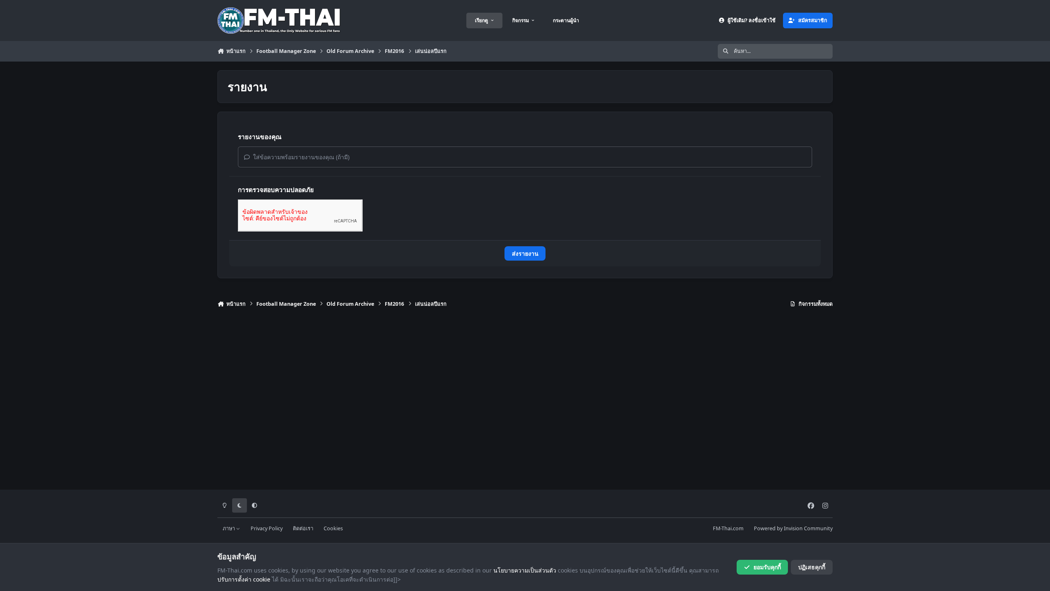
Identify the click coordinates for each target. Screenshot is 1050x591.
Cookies (333, 528)
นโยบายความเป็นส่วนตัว (524, 570)
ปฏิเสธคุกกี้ (811, 567)
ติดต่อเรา (303, 528)
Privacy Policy (267, 528)
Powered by (793, 528)
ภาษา (229, 528)
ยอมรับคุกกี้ (767, 567)
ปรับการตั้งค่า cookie (243, 579)
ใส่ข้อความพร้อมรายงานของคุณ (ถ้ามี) (300, 157)
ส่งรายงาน (525, 253)
